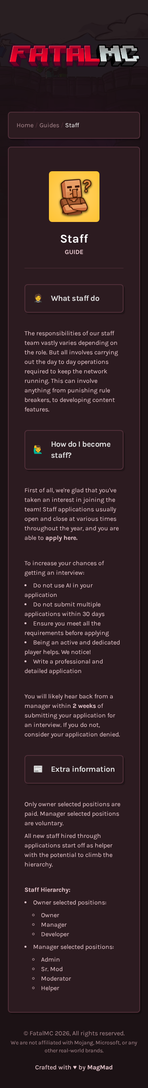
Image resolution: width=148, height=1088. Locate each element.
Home (25, 125)
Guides (49, 125)
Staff (72, 125)
